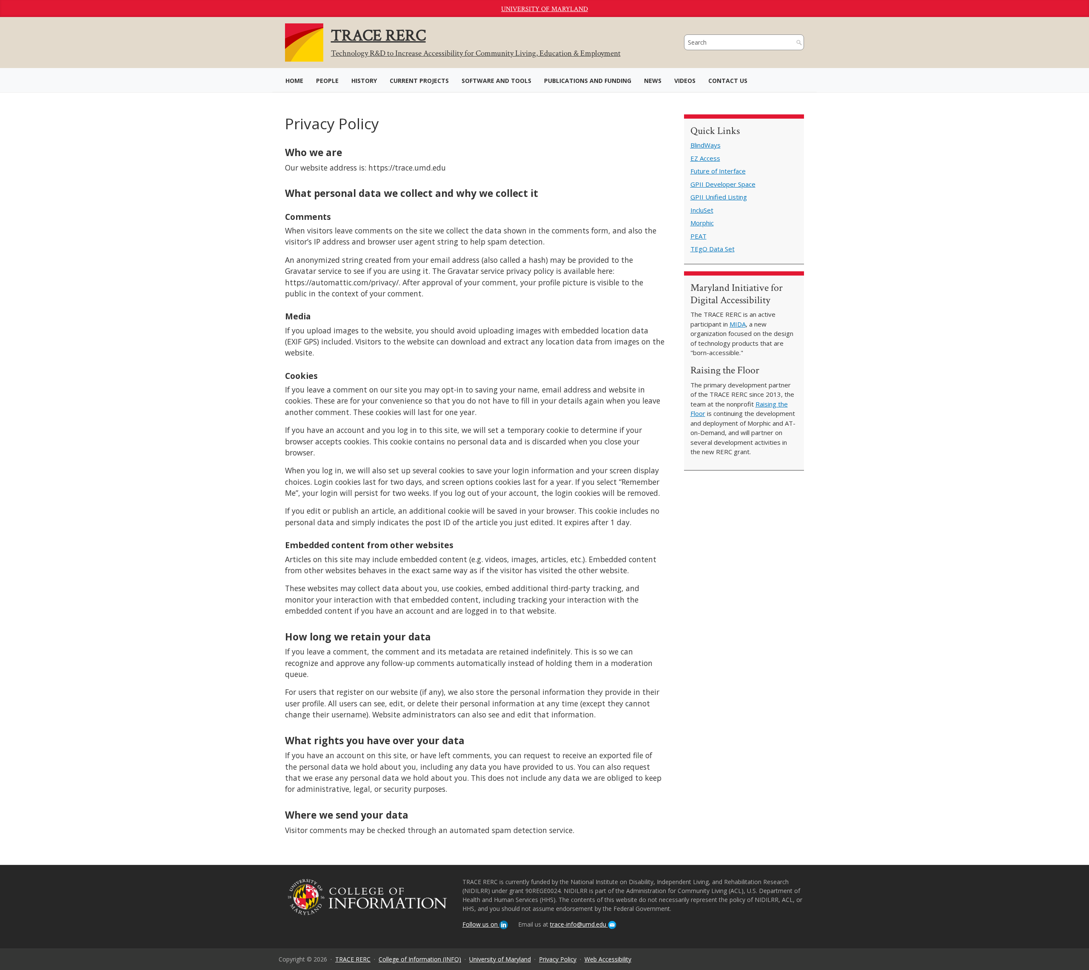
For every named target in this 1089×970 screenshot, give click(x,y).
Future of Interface (718, 171)
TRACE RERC (353, 959)
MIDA (738, 324)
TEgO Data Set (712, 249)
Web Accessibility (607, 959)
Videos (685, 81)
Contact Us (727, 81)
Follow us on (480, 924)
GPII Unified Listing (718, 197)
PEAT (698, 236)
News (652, 81)
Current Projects (419, 81)
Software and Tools (496, 81)
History (364, 81)
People (327, 81)
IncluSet (701, 210)
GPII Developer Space (722, 184)
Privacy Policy (557, 959)
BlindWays (705, 145)
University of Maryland (544, 9)
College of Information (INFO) (420, 959)
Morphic (702, 223)
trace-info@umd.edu (579, 924)
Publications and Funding (587, 81)
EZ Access (705, 158)
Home (294, 81)
